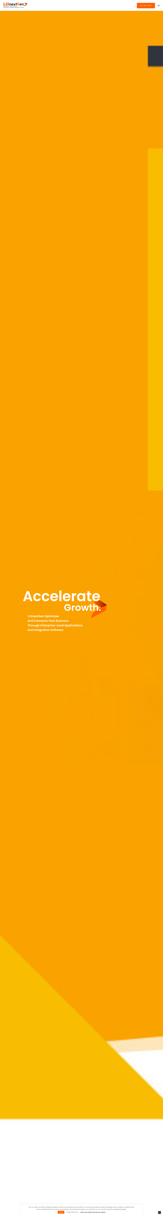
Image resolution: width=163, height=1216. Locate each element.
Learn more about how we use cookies (92, 1212)
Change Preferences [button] (72, 1212)
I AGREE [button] (61, 1212)
